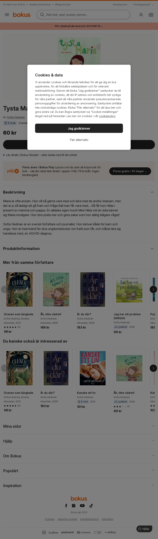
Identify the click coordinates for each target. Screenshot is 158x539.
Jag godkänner (79, 128)
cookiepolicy (107, 116)
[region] (79, 107)
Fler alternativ (79, 140)
